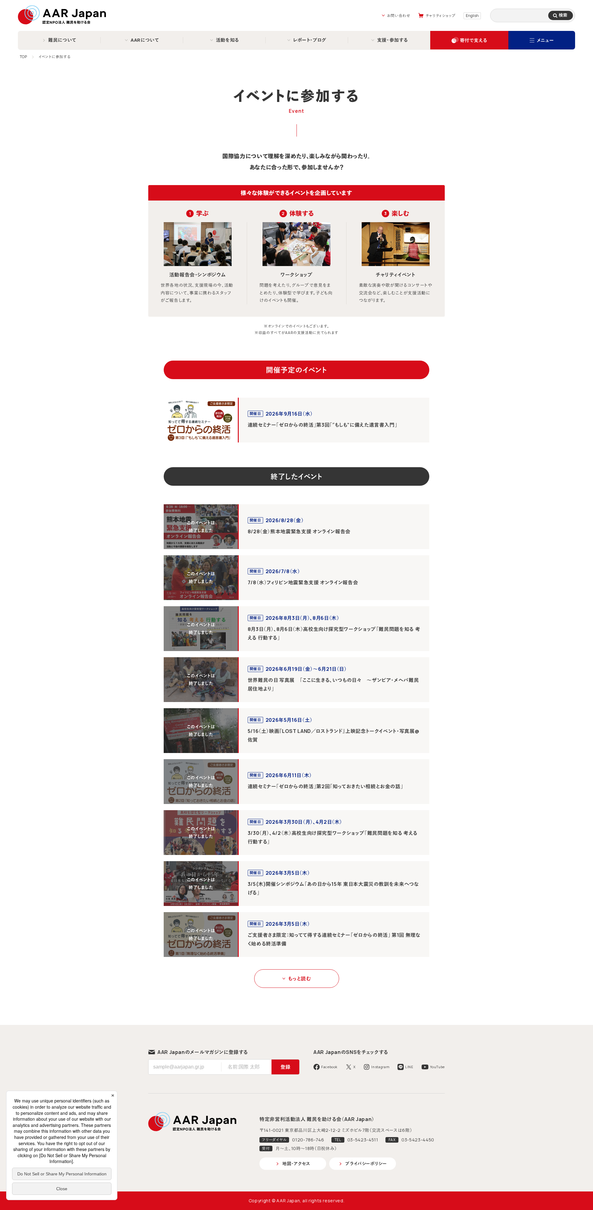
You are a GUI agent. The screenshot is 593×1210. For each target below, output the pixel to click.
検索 (563, 15)
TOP (23, 56)
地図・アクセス (296, 1163)
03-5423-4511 (362, 1140)
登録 (285, 1067)
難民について (62, 40)
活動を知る (227, 40)
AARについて (145, 40)
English (472, 15)
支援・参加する (392, 40)
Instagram (380, 1066)
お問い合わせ (398, 15)
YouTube (437, 1066)
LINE (409, 1066)
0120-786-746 (308, 1140)
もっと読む (299, 978)
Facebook (329, 1066)
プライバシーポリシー (366, 1163)
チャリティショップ (441, 15)
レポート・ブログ (310, 40)
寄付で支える (473, 40)
